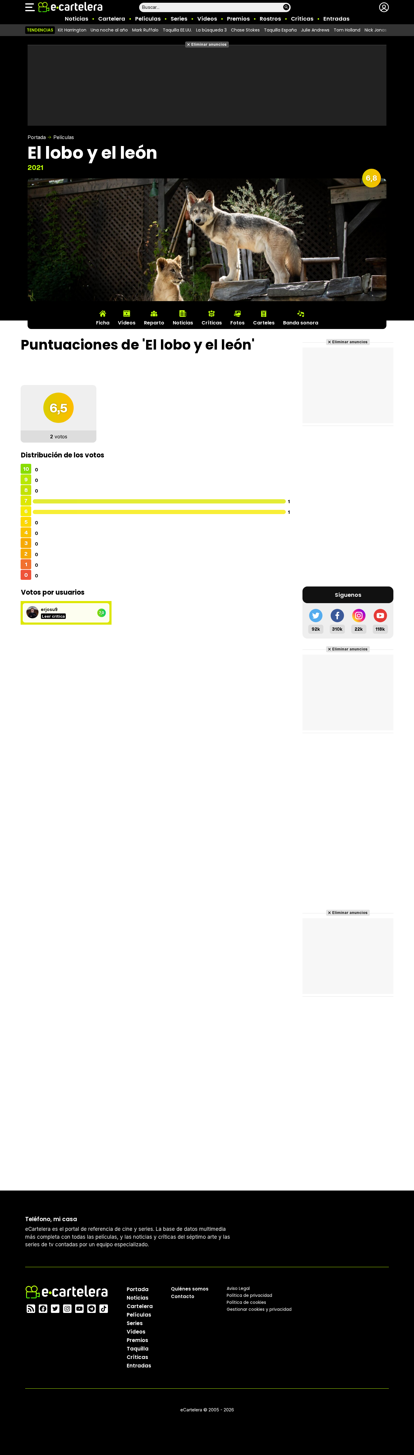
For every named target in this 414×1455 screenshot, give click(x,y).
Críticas (302, 18)
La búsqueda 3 (211, 30)
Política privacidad (249, 1295)
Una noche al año (109, 30)
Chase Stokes (245, 30)
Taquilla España (280, 30)
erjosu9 (49, 609)
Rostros (270, 18)
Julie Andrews (315, 30)
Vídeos (207, 18)
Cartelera (111, 18)
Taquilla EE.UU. (177, 30)
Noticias (76, 18)
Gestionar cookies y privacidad (259, 1309)
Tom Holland (347, 30)
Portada (37, 137)
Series (179, 18)
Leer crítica (53, 616)
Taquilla (138, 1348)
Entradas (336, 18)
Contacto (182, 1296)
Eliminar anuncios (209, 44)
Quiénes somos (190, 1289)
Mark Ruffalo (145, 30)
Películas (148, 18)
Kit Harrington (72, 30)
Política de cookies (246, 1302)
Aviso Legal (238, 1288)
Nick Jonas (376, 30)
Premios (238, 18)
